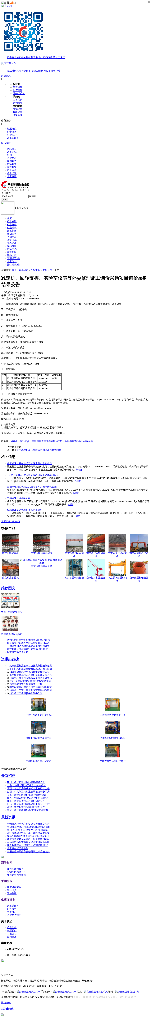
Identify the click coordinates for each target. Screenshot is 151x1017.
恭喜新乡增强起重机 (11, 634)
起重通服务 (13, 138)
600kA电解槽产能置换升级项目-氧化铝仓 (28, 639)
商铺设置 (17, 109)
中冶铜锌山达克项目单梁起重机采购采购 (28, 646)
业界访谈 (12, 243)
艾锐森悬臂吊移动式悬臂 (113, 761)
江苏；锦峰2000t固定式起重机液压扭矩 (27, 798)
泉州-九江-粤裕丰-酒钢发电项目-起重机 (27, 830)
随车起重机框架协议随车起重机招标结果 (30, 687)
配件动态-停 (13, 264)
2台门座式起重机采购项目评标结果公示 (30, 681)
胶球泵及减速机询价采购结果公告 (24, 510)
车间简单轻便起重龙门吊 (113, 715)
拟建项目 (12, 252)
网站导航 (6, 143)
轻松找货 (12, 890)
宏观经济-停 (13, 258)
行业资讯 (12, 221)
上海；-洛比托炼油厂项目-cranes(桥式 (26, 785)
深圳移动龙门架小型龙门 (38, 761)
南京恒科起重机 (10, 553)
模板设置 (17, 112)
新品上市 (12, 255)
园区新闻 (12, 230)
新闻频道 (12, 161)
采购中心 (12, 155)
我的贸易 (6, 76)
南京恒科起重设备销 (41, 566)
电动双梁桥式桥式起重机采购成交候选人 (30, 675)
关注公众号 (32, 67)
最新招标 (8, 776)
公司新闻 (17, 115)
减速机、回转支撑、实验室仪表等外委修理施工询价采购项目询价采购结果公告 (52, 441)
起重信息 (12, 261)
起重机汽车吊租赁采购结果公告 (25, 693)
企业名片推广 (14, 915)
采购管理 (17, 102)
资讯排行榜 (10, 659)
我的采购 (12, 893)
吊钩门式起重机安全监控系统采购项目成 (30, 668)
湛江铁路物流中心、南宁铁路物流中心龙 (28, 833)
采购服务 (6, 881)
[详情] (79, 469)
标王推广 (12, 128)
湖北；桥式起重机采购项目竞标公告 (26, 807)
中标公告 (47, 270)
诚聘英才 (12, 936)
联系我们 (12, 930)
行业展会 (12, 170)
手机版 (34, 31)
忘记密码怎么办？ (16, 872)
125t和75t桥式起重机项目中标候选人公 (29, 672)
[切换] (12, 2)
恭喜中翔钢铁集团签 (11, 612)
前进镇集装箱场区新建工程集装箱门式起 (28, 643)
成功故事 (12, 234)
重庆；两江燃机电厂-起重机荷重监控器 (27, 810)
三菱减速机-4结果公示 (18, 498)
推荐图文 (8, 588)
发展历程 (12, 933)
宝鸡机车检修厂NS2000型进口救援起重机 (28, 827)
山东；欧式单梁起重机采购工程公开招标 (28, 804)
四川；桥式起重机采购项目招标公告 (26, 782)
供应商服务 (8, 899)
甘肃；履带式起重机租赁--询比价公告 (26, 794)
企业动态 (12, 227)
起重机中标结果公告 (17, 652)
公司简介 (12, 927)
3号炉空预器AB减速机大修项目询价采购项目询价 (33, 475)
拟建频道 (12, 167)
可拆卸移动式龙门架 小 (113, 738)
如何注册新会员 (15, 868)
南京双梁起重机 (10, 577)
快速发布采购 (14, 887)
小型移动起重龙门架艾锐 (38, 715)
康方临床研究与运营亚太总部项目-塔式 (27, 649)
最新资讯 (8, 817)
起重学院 (12, 173)
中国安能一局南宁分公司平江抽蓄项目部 (28, 851)
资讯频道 (23, 270)
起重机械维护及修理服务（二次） (27, 684)
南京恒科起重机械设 (41, 553)
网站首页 (12, 148)
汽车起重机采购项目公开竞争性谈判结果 (30, 665)
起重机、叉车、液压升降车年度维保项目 (30, 690)
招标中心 (12, 249)
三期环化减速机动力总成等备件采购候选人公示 (32, 486)
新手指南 (6, 862)
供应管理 (17, 90)
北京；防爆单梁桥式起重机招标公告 (26, 801)
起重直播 (12, 176)
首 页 (9, 218)
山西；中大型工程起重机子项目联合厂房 (28, 791)
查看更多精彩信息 (10, 521)
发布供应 (17, 87)
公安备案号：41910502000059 (121, 997)
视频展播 (12, 246)
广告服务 (12, 131)
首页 (14, 270)
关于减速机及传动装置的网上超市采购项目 (39, 450)
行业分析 (12, 224)
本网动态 (12, 237)
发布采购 (17, 99)
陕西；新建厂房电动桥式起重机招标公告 (28, 788)
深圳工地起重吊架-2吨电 (38, 738)
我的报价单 (19, 93)
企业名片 (12, 135)
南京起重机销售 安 (74, 577)
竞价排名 (12, 912)
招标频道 (12, 164)
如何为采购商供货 (16, 875)
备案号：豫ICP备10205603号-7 (89, 997)
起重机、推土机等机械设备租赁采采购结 (30, 678)
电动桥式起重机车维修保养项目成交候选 (28, 824)
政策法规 (12, 240)
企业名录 (12, 158)
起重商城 (12, 152)
